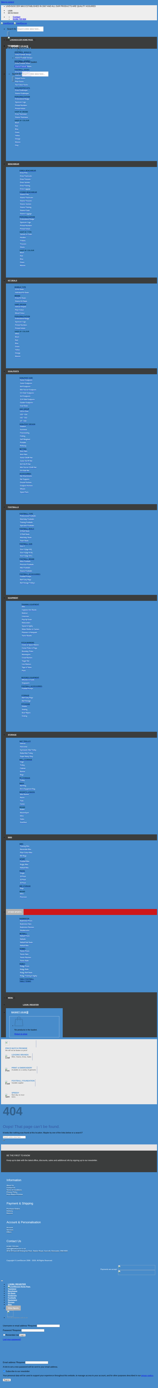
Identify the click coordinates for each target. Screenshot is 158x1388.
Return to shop (20, 1034)
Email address (14, 1362)
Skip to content (7, 2)
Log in (22, 1335)
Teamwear (13, 46)
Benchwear (13, 164)
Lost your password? (12, 1339)
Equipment (13, 598)
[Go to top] (2, 1280)
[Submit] (8, 33)
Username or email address (19, 1326)
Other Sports (14, 912)
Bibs (10, 837)
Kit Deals (12, 281)
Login (10, 11)
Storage (12, 735)
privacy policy (147, 1375)
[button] (10, 998)
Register (7, 1380)
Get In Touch (13, 13)
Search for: (12, 29)
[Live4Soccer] (14, 23)
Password (12, 1330)
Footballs (13, 507)
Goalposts (13, 371)
